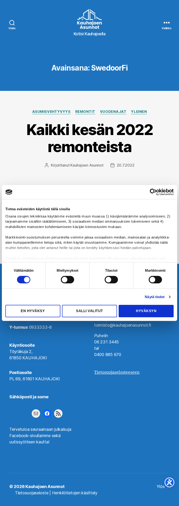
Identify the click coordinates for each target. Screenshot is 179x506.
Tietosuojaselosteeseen (117, 372)
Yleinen (139, 112)
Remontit (85, 112)
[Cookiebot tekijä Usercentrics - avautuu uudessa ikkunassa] (153, 192)
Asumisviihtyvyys (51, 112)
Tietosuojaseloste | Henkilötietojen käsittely (56, 492)
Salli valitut (89, 311)
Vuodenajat (113, 112)
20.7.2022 (125, 165)
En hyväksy (33, 311)
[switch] (67, 280)
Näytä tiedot (155, 297)
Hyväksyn (146, 311)
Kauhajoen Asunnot (86, 165)
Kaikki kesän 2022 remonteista (89, 138)
